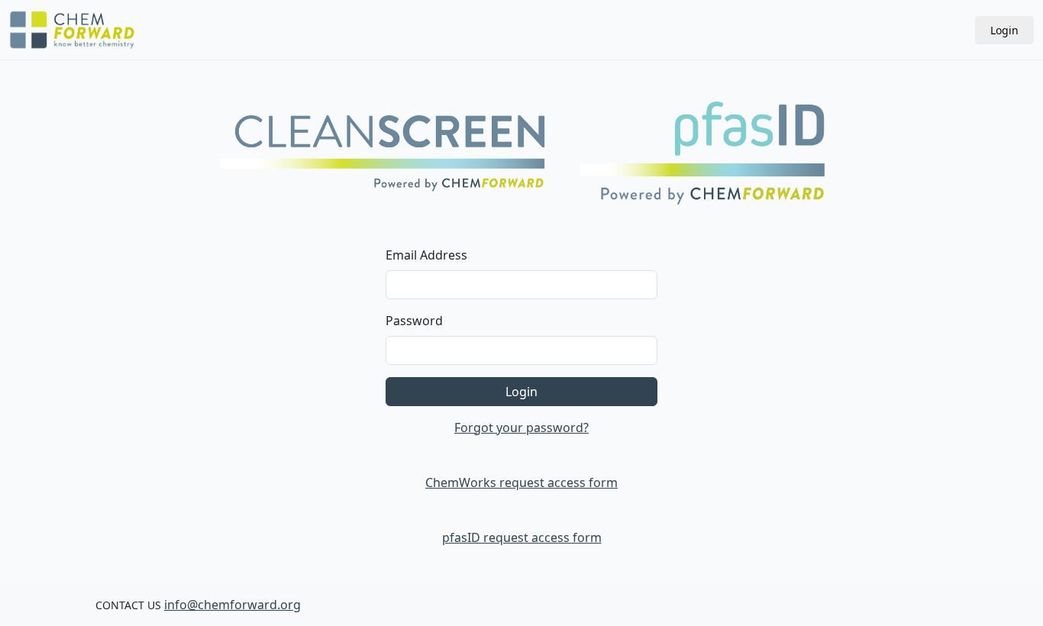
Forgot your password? (521, 427)
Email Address (426, 255)
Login (1004, 30)
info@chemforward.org (232, 604)
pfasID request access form (522, 537)
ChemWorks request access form (521, 482)
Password (414, 320)
